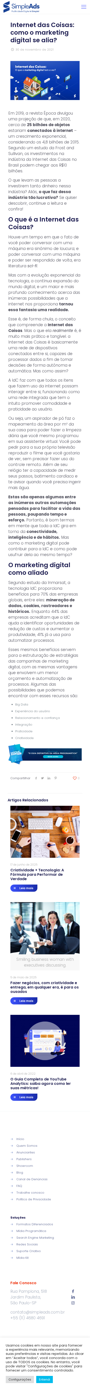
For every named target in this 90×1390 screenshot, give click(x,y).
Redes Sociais (27, 1244)
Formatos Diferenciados (34, 1224)
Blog (19, 1172)
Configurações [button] (20, 1379)
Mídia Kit (22, 1258)
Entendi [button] (44, 1379)
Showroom (24, 1166)
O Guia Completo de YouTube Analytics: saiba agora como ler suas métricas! (40, 1084)
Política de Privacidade (33, 1199)
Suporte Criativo (28, 1251)
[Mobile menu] (84, 7)
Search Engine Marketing (35, 1237)
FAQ (19, 1186)
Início (20, 1139)
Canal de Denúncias (32, 1179)
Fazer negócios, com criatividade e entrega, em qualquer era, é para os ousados (44, 987)
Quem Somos (26, 1146)
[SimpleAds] (21, 7)
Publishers (24, 1159)
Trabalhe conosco (30, 1192)
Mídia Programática (31, 1231)
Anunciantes (25, 1152)
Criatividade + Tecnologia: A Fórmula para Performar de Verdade (37, 874)
